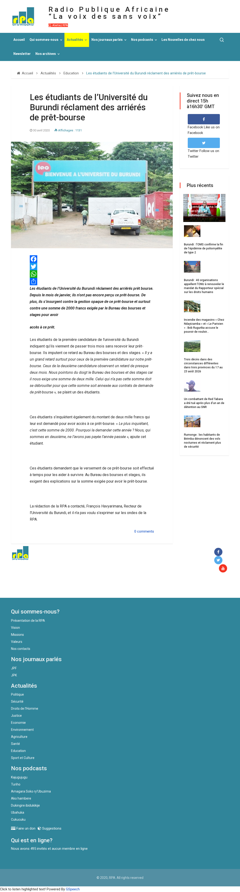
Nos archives (45, 53)
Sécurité (17, 701)
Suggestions (51, 828)
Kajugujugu (19, 777)
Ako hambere (21, 798)
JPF (14, 668)
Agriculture (19, 737)
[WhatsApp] (92, 274)
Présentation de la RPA (28, 620)
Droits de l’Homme (24, 708)
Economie (18, 722)
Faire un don (86, 588)
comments (145, 531)
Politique (17, 694)
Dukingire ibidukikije (25, 805)
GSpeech (73, 889)
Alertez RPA (60, 25)
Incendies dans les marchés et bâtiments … (203, 211)
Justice (16, 715)
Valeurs (16, 642)
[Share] (92, 281)
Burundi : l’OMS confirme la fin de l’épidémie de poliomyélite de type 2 (203, 248)
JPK (14, 675)
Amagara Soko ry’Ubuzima (31, 791)
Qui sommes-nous (44, 39)
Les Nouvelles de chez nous (183, 39)
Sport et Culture (22, 758)
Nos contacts (20, 649)
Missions (17, 635)
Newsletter (22, 53)
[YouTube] (224, 568)
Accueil (19, 39)
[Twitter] (92, 266)
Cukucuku (18, 819)
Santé (15, 744)
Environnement (22, 730)
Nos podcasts (142, 39)
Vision (15, 627)
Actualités (75, 39)
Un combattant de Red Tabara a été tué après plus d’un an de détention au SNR (204, 403)
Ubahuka (17, 812)
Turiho (15, 784)
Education (18, 751)
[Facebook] (219, 552)
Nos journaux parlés (107, 39)
